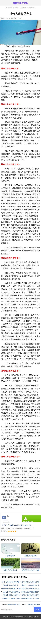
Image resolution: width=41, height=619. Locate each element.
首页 (16, 7)
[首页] (20, 2)
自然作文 (32, 7)
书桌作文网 (16, 616)
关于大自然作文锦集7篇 (10, 582)
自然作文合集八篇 (13, 604)
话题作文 (23, 7)
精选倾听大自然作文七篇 (11, 588)
